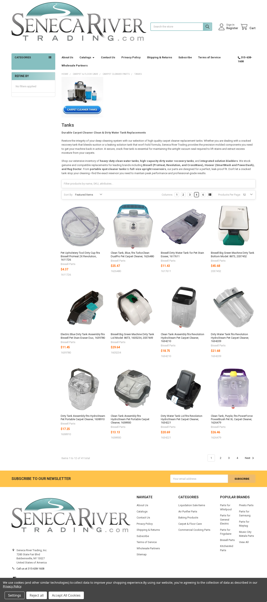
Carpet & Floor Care (190, 523)
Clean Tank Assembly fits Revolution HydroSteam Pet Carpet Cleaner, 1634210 (182, 338)
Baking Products (188, 517)
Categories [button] (23, 57)
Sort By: (68, 194)
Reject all (37, 595)
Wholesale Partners (75, 65)
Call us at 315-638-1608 (30, 568)
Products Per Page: (229, 194)
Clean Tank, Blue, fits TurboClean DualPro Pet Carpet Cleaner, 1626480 (132, 254)
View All (244, 542)
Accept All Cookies (66, 595)
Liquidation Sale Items (191, 505)
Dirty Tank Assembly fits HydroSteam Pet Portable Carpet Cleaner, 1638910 (83, 417)
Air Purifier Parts (187, 511)
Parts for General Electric (225, 519)
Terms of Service (209, 57)
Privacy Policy (131, 57)
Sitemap (142, 554)
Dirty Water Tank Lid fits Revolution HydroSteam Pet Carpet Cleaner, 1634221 (181, 419)
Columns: (167, 194)
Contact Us (108, 57)
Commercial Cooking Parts (194, 529)
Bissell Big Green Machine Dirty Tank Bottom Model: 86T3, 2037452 (232, 254)
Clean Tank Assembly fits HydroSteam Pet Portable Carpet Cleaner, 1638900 (130, 419)
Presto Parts (246, 505)
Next (248, 458)
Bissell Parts (227, 540)
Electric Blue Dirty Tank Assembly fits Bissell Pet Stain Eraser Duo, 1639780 (83, 336)
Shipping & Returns (159, 57)
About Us (67, 57)
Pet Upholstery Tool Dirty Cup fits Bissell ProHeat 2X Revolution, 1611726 (80, 256)
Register (232, 28)
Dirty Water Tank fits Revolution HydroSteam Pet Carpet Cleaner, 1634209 (230, 338)
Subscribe (185, 57)
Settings (14, 595)
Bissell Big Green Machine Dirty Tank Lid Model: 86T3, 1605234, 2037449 (132, 336)
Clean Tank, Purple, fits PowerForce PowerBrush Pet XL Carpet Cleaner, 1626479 (232, 419)
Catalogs (85, 57)
